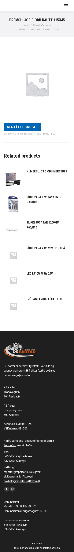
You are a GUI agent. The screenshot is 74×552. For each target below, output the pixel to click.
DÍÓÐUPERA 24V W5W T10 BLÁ (46, 248)
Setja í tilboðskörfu (22, 127)
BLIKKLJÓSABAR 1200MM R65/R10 (43, 225)
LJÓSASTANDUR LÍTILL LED (44, 299)
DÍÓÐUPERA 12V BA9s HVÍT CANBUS (44, 199)
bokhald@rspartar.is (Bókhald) (22, 481)
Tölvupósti (10, 445)
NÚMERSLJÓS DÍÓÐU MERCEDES (47, 171)
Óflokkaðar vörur (24, 133)
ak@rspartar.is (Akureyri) (19, 476)
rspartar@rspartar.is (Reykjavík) (23, 471)
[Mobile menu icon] (66, 5)
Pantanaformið (44, 440)
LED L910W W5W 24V (40, 273)
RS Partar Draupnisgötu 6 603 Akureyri (13, 410)
